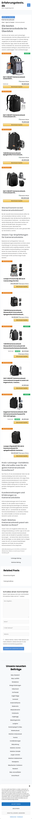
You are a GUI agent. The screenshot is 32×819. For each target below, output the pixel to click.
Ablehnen (16, 808)
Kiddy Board (15, 689)
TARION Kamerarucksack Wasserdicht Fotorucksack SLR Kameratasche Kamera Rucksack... (15, 346)
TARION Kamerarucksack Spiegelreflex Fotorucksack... (13, 154)
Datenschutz (13, 816)
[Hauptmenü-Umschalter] (28, 5)
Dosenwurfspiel (9, 575)
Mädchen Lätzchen (15, 748)
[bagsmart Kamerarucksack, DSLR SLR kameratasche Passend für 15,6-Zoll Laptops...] (16, 403)
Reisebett (15, 768)
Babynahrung (15, 744)
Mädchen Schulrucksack (15, 734)
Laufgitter (15, 723)
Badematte (15, 706)
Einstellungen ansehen (16, 813)
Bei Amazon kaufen (16, 87)
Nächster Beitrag (16, 562)
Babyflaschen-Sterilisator (15, 765)
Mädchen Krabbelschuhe (15, 758)
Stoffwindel (15, 692)
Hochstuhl (15, 699)
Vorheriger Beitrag (16, 558)
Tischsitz (15, 737)
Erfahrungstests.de (13, 4)
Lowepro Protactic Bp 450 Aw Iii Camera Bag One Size (14, 280)
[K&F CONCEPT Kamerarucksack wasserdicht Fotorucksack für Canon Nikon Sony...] (16, 65)
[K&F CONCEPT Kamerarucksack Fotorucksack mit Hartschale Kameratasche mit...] (16, 103)
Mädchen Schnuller (15, 751)
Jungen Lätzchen (15, 755)
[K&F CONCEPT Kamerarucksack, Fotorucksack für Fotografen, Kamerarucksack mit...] (16, 179)
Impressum (20, 816)
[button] (29, 786)
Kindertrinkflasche (15, 703)
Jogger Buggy (15, 696)
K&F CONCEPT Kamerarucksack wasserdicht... (14, 77)
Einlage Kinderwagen (15, 685)
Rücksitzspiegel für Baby (15, 727)
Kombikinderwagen (15, 741)
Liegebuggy (15, 716)
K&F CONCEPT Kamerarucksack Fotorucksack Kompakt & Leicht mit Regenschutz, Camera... (15, 380)
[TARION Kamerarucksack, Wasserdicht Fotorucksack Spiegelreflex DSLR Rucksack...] (16, 301)
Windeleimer (15, 682)
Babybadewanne (15, 710)
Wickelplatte (15, 762)
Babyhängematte (15, 720)
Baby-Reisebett (15, 675)
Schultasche (15, 713)
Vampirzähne (8, 581)
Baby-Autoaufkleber (15, 772)
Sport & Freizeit (8, 17)
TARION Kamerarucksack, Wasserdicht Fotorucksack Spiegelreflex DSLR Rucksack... (13, 312)
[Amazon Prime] (24, 81)
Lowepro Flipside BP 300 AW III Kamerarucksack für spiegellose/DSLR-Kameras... (13, 448)
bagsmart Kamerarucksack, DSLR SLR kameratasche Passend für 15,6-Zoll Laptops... (15, 414)
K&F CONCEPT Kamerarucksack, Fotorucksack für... (14, 192)
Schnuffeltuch (15, 775)
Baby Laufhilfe (15, 678)
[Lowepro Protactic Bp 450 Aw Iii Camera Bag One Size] (16, 269)
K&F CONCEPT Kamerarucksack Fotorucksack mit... (14, 116)
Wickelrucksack (15, 730)
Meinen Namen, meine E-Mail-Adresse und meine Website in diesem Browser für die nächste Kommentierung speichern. (16, 642)
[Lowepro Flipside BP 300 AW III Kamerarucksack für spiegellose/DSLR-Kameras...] (16, 437)
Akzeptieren (16, 804)
